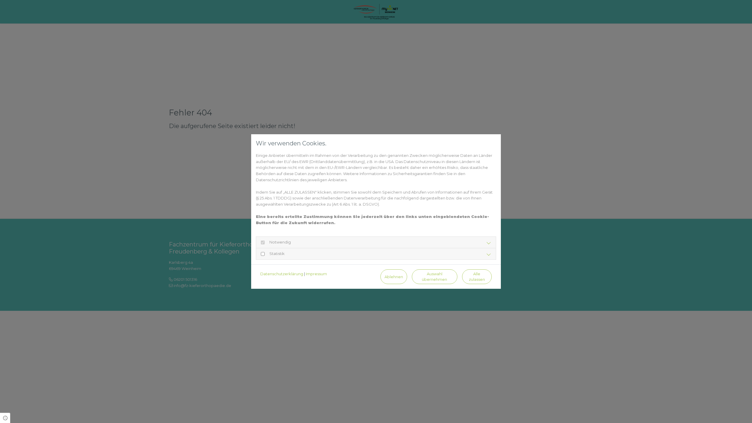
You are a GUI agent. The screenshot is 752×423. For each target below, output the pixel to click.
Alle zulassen (477, 277)
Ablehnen (394, 277)
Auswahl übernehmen (434, 277)
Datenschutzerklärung (281, 273)
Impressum (316, 273)
